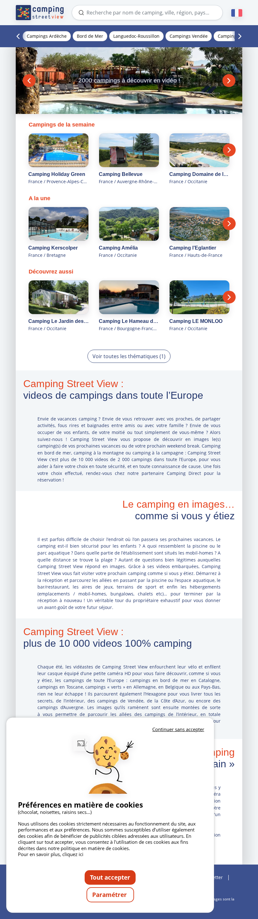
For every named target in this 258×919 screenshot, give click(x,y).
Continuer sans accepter (178, 729)
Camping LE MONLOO (195, 321)
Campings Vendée (189, 36)
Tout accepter (110, 877)
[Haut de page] (235, 870)
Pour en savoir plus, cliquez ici (50, 854)
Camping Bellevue (121, 174)
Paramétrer (110, 895)
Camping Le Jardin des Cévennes (58, 321)
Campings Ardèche (47, 36)
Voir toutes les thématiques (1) (129, 356)
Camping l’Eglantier (192, 248)
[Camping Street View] (40, 12)
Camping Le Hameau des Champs (129, 321)
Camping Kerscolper (53, 248)
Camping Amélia (118, 248)
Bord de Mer (90, 36)
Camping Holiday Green (56, 174)
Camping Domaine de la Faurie (199, 174)
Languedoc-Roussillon (136, 36)
